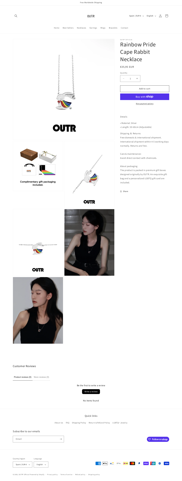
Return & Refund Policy (99, 423)
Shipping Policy (79, 423)
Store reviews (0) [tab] (41, 377)
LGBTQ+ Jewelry (119, 423)
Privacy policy (52, 474)
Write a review (91, 391)
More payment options (144, 103)
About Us (59, 423)
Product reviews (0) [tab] (22, 377)
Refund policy (80, 474)
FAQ (67, 423)
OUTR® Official (24, 474)
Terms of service (66, 474)
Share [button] (125, 191)
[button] (16, 16)
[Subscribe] (61, 439)
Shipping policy (94, 474)
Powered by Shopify (37, 474)
